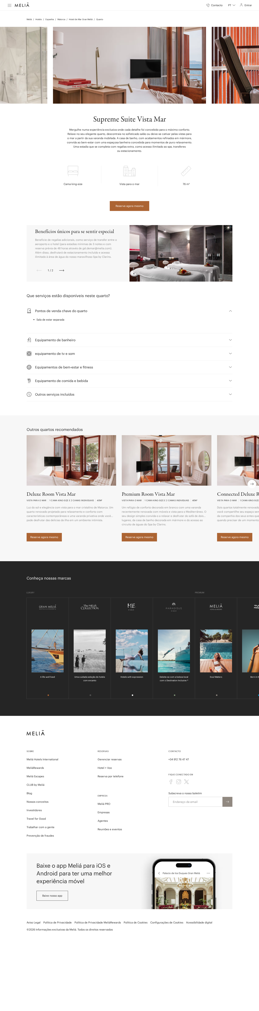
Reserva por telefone (111, 776)
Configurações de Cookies (166, 922)
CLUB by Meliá (35, 784)
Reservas (103, 751)
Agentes (103, 820)
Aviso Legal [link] (34, 922)
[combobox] (231, 5)
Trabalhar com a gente (40, 827)
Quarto (99, 19)
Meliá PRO (104, 804)
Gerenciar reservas (110, 759)
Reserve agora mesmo (129, 206)
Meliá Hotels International (42, 759)
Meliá (29, 19)
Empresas (104, 812)
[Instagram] (178, 781)
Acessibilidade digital (199, 922)
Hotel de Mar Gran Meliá (80, 19)
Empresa (103, 795)
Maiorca (61, 19)
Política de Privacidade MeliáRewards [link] (98, 922)
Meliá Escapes (35, 776)
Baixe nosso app (52, 895)
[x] (186, 781)
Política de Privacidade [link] (57, 922)
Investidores (34, 810)
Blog (29, 793)
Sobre (30, 751)
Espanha (49, 19)
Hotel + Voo (105, 768)
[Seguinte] (61, 270)
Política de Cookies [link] (135, 922)
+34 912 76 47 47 (178, 759)
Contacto (174, 751)
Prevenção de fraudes (40, 835)
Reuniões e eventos (110, 829)
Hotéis (38, 19)
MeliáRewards (35, 768)
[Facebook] (170, 781)
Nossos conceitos (37, 801)
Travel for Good (36, 818)
